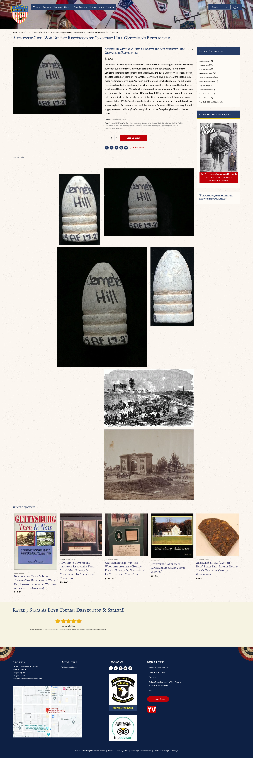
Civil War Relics (177, 123)
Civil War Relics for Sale (113, 126)
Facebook (107, 148)
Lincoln (175, 126)
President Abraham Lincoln (114, 128)
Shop (66, 7)
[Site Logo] (19, 14)
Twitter (112, 148)
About (46, 7)
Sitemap (111, 751)
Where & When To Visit (158, 667)
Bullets (168, 123)
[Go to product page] (35, 541)
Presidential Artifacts (206, 90)
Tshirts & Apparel (205, 98)
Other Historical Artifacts (207, 82)
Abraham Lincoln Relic (143, 123)
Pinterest (121, 148)
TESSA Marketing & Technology (166, 751)
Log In (110, 7)
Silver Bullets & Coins (206, 94)
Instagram (130, 668)
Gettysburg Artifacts (119, 119)
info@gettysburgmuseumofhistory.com (27, 678)
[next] (192, 49)
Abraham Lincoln (129, 123)
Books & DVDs (204, 65)
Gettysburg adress (127, 126)
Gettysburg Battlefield (142, 126)
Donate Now (158, 699)
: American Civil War (115, 123)
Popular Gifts (204, 86)
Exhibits (57, 7)
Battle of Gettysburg (159, 123)
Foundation (95, 7)
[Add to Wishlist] (55, 573)
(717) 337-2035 (19, 676)
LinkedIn (116, 148)
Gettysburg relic (166, 126)
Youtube (125, 668)
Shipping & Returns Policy (141, 751)
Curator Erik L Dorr (157, 672)
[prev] (188, 49)
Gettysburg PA (155, 126)
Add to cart (133, 137)
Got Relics (79, 7)
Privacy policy (122, 751)
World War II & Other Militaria (209, 102)
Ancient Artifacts (205, 61)
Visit (35, 7)
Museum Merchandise (207, 77)
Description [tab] (18, 157)
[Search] (226, 7)
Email (126, 148)
